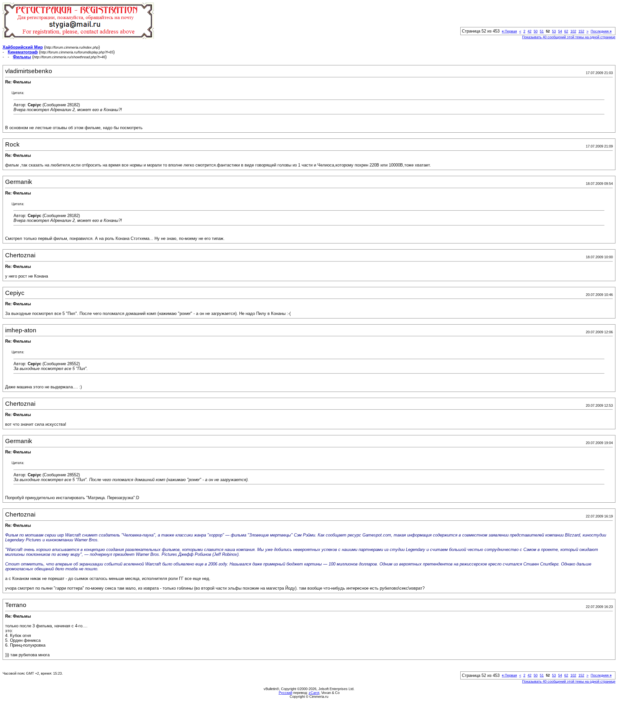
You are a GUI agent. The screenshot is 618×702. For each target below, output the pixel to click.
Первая (509, 31)
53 (554, 31)
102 (573, 31)
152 (581, 31)
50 (536, 31)
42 (529, 31)
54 (560, 31)
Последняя (601, 31)
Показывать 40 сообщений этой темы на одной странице (568, 37)
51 (542, 31)
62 (566, 31)
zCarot (314, 693)
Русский (285, 693)
